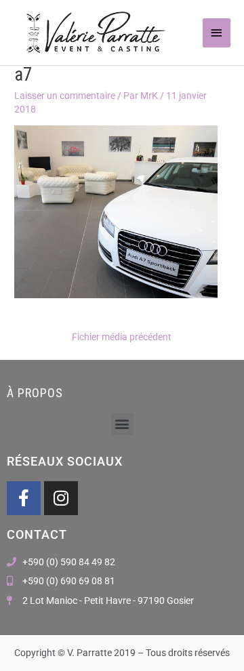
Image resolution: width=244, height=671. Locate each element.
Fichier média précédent (121, 336)
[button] (122, 424)
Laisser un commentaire (64, 95)
